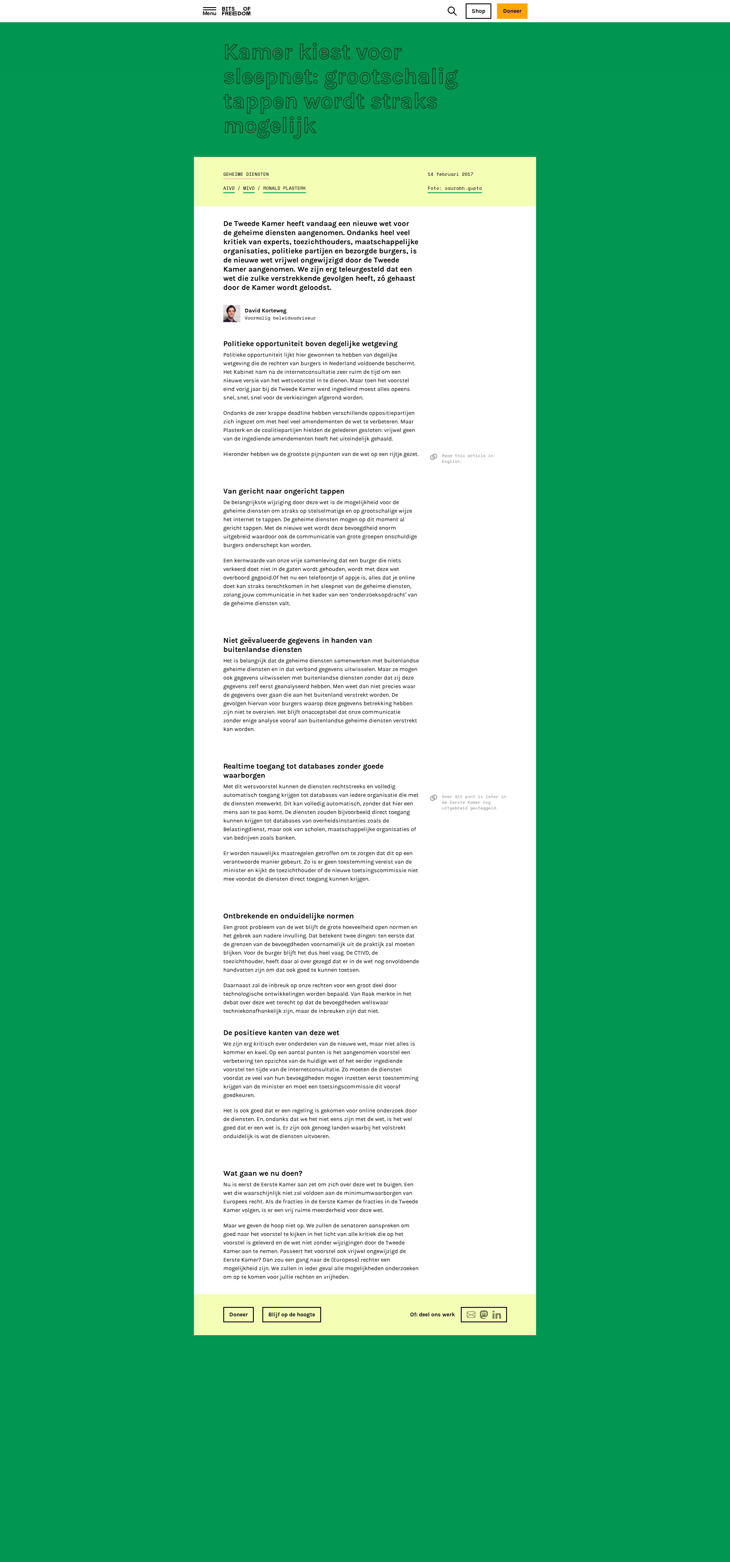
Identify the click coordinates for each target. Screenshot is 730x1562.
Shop (478, 11)
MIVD (249, 188)
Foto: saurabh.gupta (455, 188)
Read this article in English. (467, 458)
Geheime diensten (246, 174)
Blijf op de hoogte (291, 1314)
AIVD (229, 188)
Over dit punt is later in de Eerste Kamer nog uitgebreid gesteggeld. (474, 802)
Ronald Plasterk (284, 188)
